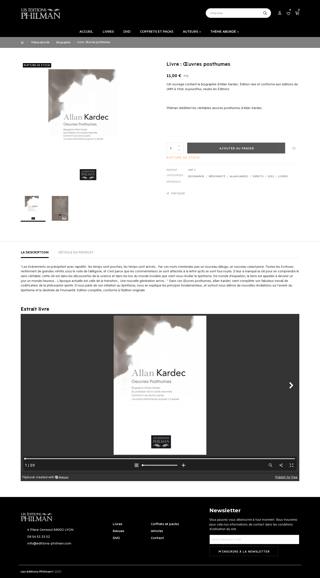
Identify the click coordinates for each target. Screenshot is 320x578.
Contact (157, 538)
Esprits (258, 176)
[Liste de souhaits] (293, 148)
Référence (174, 181)
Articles (157, 531)
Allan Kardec (239, 176)
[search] (265, 13)
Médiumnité (217, 176)
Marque (172, 169)
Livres (283, 176)
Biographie (196, 176)
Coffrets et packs (165, 524)
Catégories (175, 175)
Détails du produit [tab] (76, 252)
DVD (116, 538)
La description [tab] (35, 252)
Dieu (271, 176)
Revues (118, 531)
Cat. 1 (191, 169)
